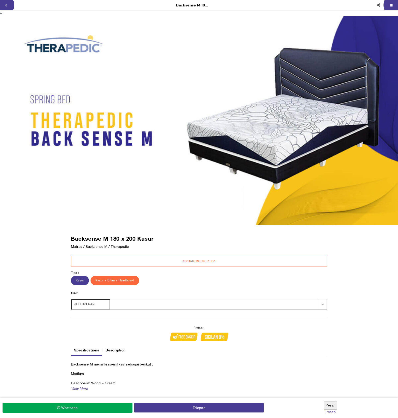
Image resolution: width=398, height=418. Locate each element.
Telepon (199, 408)
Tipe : (75, 272)
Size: (74, 293)
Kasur (80, 280)
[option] (199, 120)
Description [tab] (115, 350)
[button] (79, 389)
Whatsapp (69, 408)
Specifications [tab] (86, 350)
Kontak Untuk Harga (198, 261)
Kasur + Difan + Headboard (114, 280)
